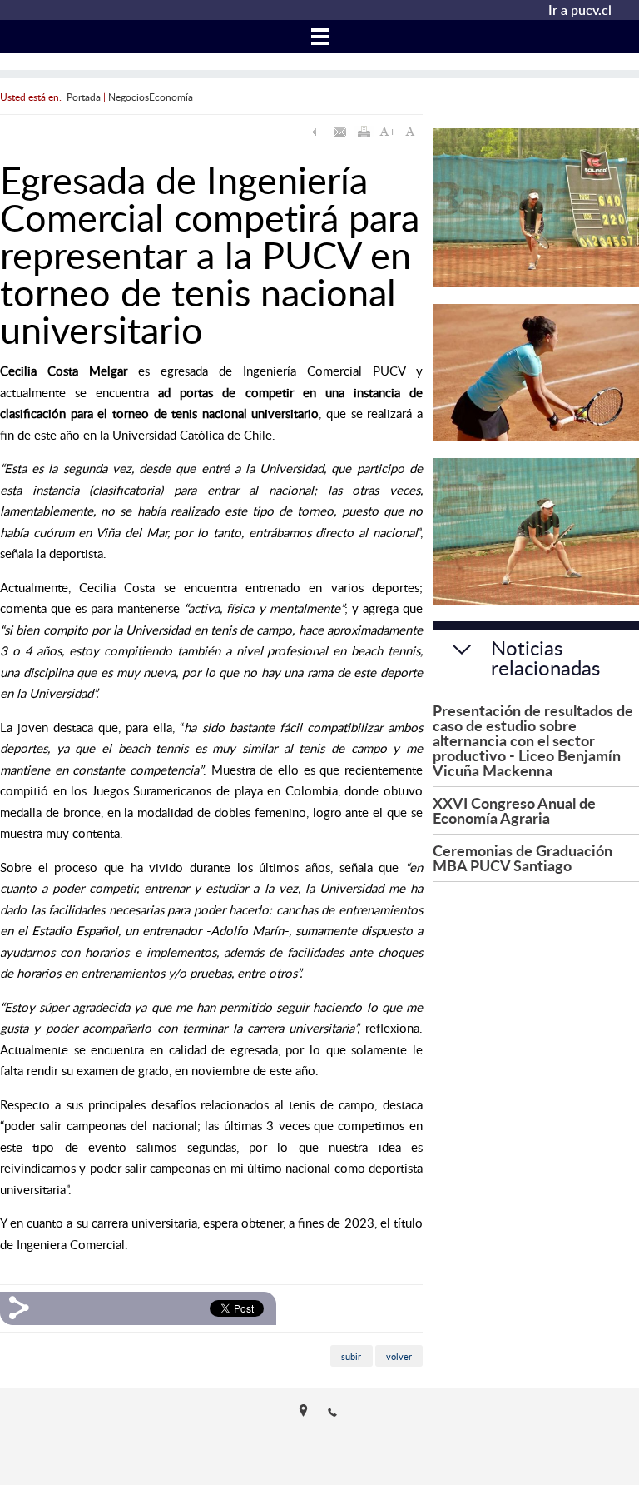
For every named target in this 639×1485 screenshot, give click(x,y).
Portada (84, 96)
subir (351, 1356)
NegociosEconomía (150, 96)
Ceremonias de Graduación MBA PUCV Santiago (522, 857)
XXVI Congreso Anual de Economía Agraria (514, 810)
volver (399, 1356)
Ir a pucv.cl (580, 10)
